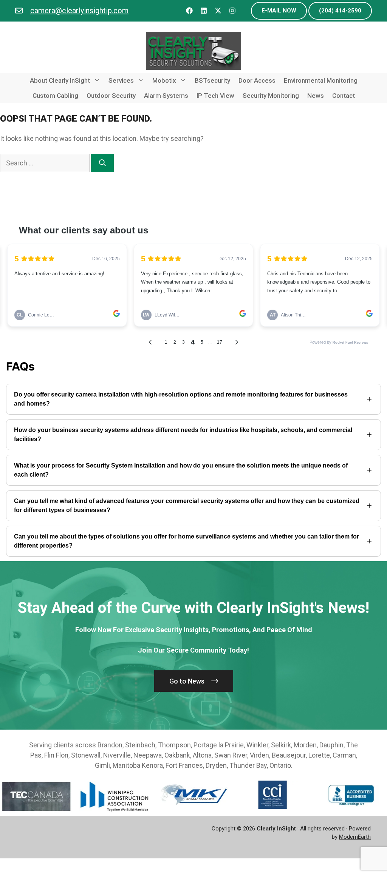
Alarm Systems (166, 95)
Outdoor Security (111, 95)
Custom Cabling (55, 95)
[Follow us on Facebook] (189, 11)
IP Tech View (215, 95)
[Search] (102, 163)
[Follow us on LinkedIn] (203, 11)
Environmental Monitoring (321, 80)
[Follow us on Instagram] (232, 11)
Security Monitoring (271, 95)
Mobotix (164, 80)
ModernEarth (355, 836)
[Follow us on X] (218, 11)
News (315, 95)
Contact (343, 95)
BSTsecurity (212, 80)
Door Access (257, 80)
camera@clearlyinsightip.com (79, 10)
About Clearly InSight (60, 80)
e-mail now (279, 10)
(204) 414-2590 (340, 10)
